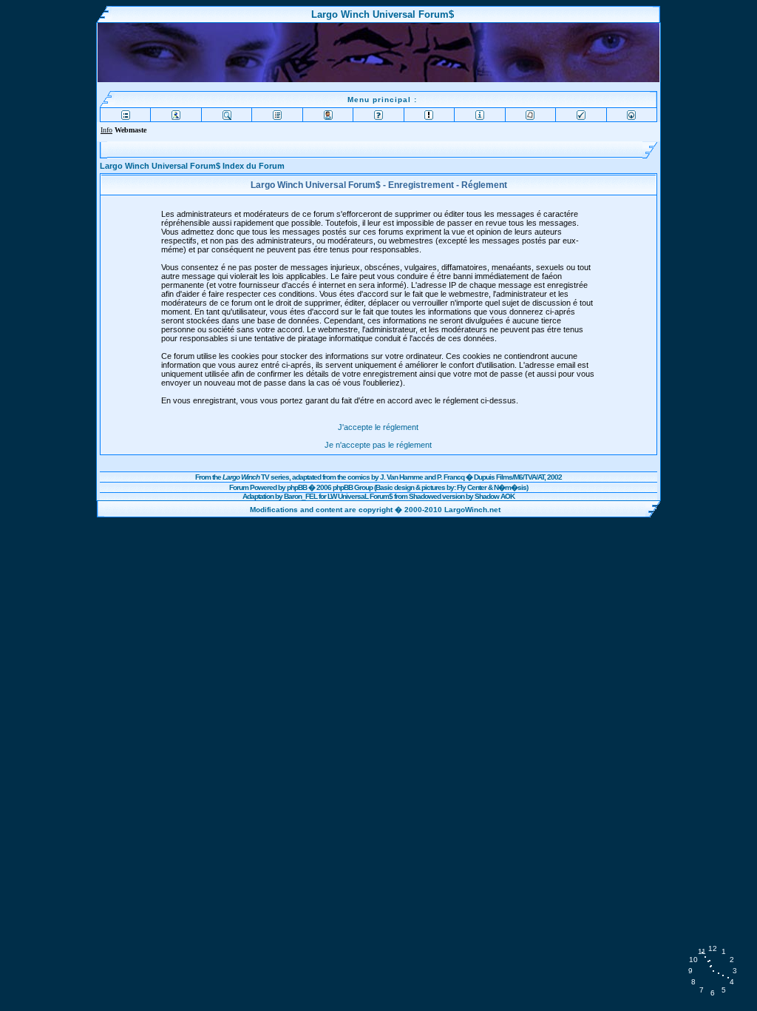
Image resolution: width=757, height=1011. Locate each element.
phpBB (297, 487)
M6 (518, 477)
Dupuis (484, 477)
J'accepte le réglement (378, 427)
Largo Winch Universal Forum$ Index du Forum (192, 165)
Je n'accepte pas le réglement (378, 444)
